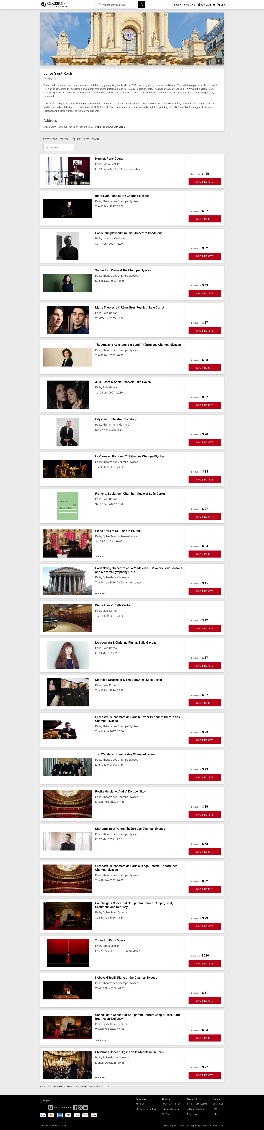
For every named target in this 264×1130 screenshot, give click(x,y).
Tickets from (195, 174)
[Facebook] (50, 1107)
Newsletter (218, 1125)
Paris (98, 126)
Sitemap (207, 1125)
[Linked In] (85, 1108)
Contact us (218, 1104)
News (164, 1125)
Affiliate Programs (195, 1109)
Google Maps (117, 126)
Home (42, 1086)
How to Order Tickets (172, 1104)
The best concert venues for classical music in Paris (73, 1086)
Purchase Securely (170, 1109)
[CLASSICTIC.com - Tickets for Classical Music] (54, 4)
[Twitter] (80, 1108)
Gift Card (206, 4)
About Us (140, 1104)
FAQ (215, 1109)
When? (54, 146)
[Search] (141, 4)
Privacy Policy (193, 1125)
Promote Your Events (197, 1104)
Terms (182, 1125)
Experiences (192, 1114)
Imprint (173, 1125)
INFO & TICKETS (204, 181)
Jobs (215, 1114)
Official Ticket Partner (146, 1109)
